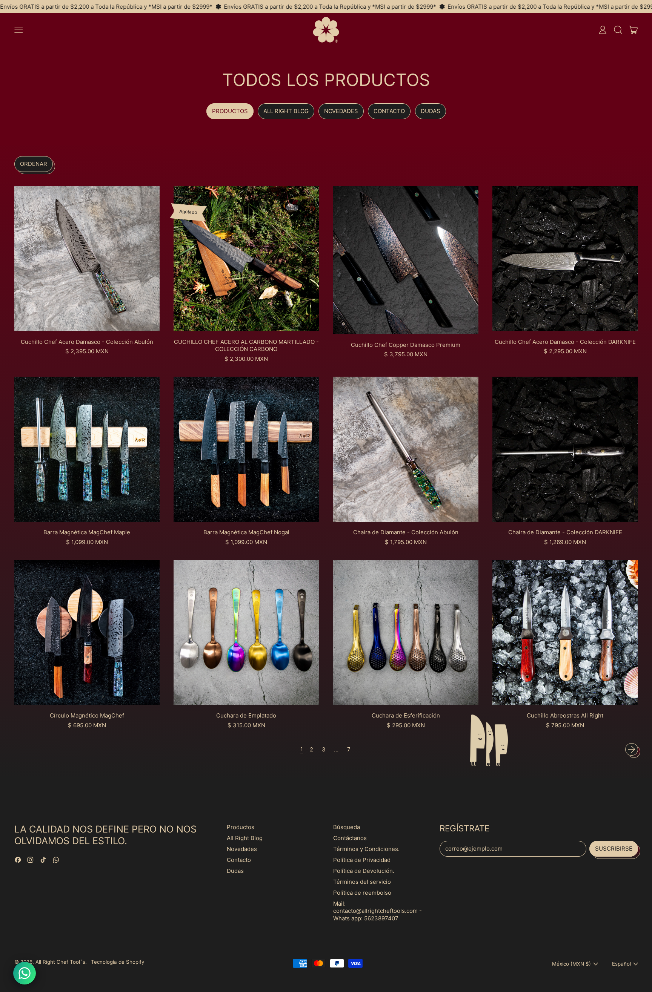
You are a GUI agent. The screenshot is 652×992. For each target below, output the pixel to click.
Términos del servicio (362, 881)
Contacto (389, 111)
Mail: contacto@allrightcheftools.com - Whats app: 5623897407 (377, 911)
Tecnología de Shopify (117, 962)
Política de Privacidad (362, 859)
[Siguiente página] (631, 749)
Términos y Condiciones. (366, 848)
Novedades (341, 111)
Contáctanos (350, 838)
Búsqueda (346, 827)
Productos (230, 111)
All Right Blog (286, 111)
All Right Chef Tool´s (60, 962)
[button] (618, 29)
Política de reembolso (362, 892)
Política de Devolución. (363, 870)
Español (621, 964)
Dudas (430, 111)
